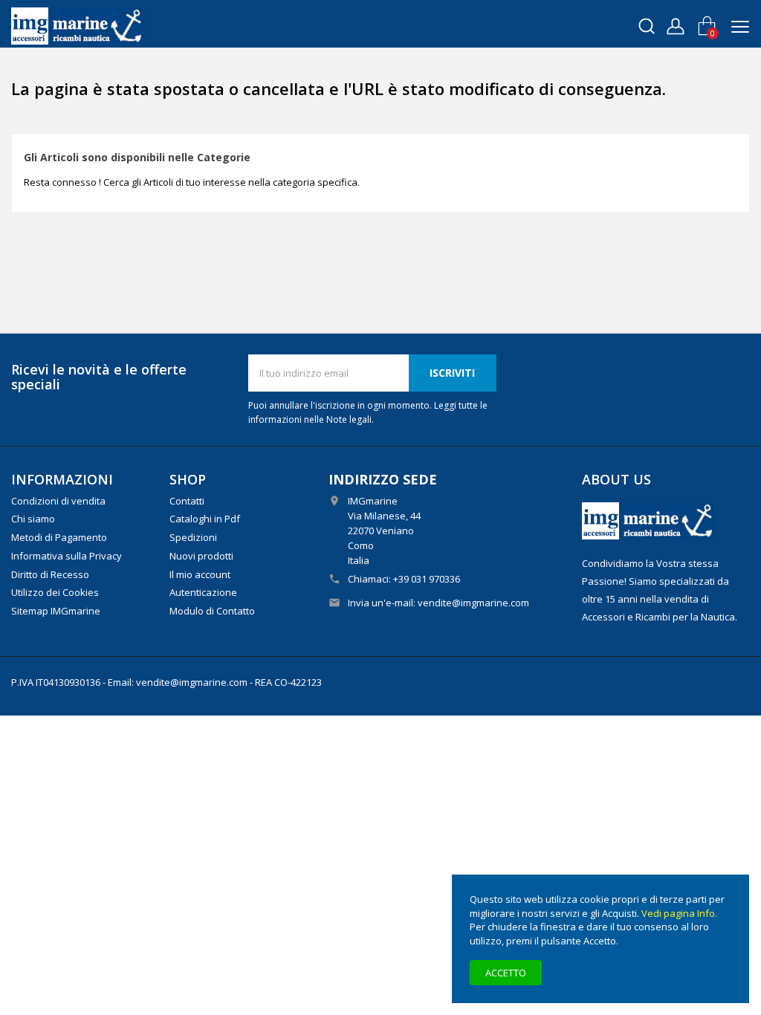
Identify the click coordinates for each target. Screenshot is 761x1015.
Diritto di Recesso (50, 574)
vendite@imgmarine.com (473, 602)
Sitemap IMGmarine (55, 610)
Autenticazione (203, 592)
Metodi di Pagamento (59, 537)
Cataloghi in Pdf (204, 518)
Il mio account (199, 574)
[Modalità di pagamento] (649, 519)
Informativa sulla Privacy (66, 555)
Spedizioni (193, 537)
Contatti (186, 500)
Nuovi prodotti (201, 555)
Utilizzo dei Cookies (55, 592)
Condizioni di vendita (58, 500)
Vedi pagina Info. (679, 913)
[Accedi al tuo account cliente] (675, 24)
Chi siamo (33, 518)
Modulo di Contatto (212, 610)
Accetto (505, 972)
